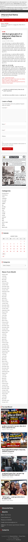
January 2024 (5, 324)
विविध (3, 219)
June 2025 (4, 295)
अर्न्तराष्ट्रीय (4, 198)
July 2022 (4, 354)
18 (7, 248)
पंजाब (3, 210)
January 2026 (5, 284)
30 (24, 251)
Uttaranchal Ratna (9, 15)
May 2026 (4, 279)
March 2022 (4, 361)
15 (20, 246)
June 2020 (4, 397)
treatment (4, 83)
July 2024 (4, 313)
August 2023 (5, 332)
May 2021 (4, 378)
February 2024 (5, 322)
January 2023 (5, 344)
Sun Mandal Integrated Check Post (17, 81)
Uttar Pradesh (10, 83)
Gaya (3, 80)
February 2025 (5, 301)
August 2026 (5, 274)
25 (7, 251)
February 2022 (5, 363)
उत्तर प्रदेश (4, 200)
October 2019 (5, 402)
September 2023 (5, 330)
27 (14, 251)
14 (17, 246)
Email (3, 130)
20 (14, 248)
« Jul (3, 256)
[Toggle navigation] (3, 20)
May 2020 (4, 398)
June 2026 (4, 278)
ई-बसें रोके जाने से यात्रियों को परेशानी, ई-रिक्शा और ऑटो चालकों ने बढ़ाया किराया (13, 90)
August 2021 (5, 373)
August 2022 (5, 352)
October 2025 (5, 290)
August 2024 (5, 312)
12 (10, 246)
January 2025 (5, 303)
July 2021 (4, 375)
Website (4, 136)
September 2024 (5, 310)
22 (20, 248)
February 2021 (5, 383)
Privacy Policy (22, 536)
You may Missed (7, 407)
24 (3, 251)
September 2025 (5, 291)
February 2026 (5, 283)
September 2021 (5, 371)
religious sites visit (6, 81)
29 (20, 251)
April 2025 (4, 298)
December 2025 (5, 286)
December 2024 (5, 305)
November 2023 (5, 327)
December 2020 (5, 386)
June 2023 (4, 335)
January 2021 (5, 385)
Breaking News (5, 193)
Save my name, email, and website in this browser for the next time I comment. (14, 144)
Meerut (12, 80)
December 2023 (5, 325)
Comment (4, 107)
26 (10, 251)
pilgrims (16, 80)
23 (24, 248)
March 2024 (4, 320)
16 (24, 246)
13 (14, 246)
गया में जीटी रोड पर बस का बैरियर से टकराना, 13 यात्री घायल (13, 95)
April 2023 (4, 339)
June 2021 (4, 376)
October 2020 (5, 390)
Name (3, 124)
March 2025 (4, 300)
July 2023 (4, 334)
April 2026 (4, 281)
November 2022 (5, 347)
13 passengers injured (9, 77)
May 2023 (4, 337)
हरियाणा (3, 225)
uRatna (11, 41)
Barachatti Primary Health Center (9, 79)
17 (3, 248)
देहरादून (3, 208)
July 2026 (4, 276)
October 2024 (5, 308)
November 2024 (5, 307)
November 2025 (5, 288)
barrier (18, 79)
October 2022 (5, 349)
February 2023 (5, 342)
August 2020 (5, 393)
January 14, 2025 (5, 41)
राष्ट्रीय (3, 215)
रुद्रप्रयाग (4, 217)
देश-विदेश (3, 31)
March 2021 (4, 381)
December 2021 (5, 366)
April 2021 (4, 380)
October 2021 (5, 369)
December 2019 (5, 400)
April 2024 (4, 318)
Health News (5, 195)
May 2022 (4, 358)
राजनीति (3, 213)
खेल (3, 205)
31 (3, 253)
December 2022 (5, 346)
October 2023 (5, 329)
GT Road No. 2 (8, 80)
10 (3, 246)
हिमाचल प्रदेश (4, 227)
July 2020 (4, 395)
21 (17, 248)
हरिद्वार (3, 224)
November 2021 (5, 368)
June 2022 (4, 356)
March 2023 (4, 341)
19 (10, 248)
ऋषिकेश (3, 203)
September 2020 (5, 392)
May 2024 (4, 317)
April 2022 (4, 359)
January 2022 (5, 364)
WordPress (18, 539)
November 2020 (5, 388)
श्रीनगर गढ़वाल (5, 222)
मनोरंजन (3, 212)
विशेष (3, 220)
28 (17, 251)
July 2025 (4, 293)
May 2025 (4, 296)
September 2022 (5, 351)
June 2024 (4, 315)
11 (7, 246)
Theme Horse (16, 538)
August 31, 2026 (5, 429)
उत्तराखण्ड (4, 201)
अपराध (3, 196)
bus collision (22, 79)
